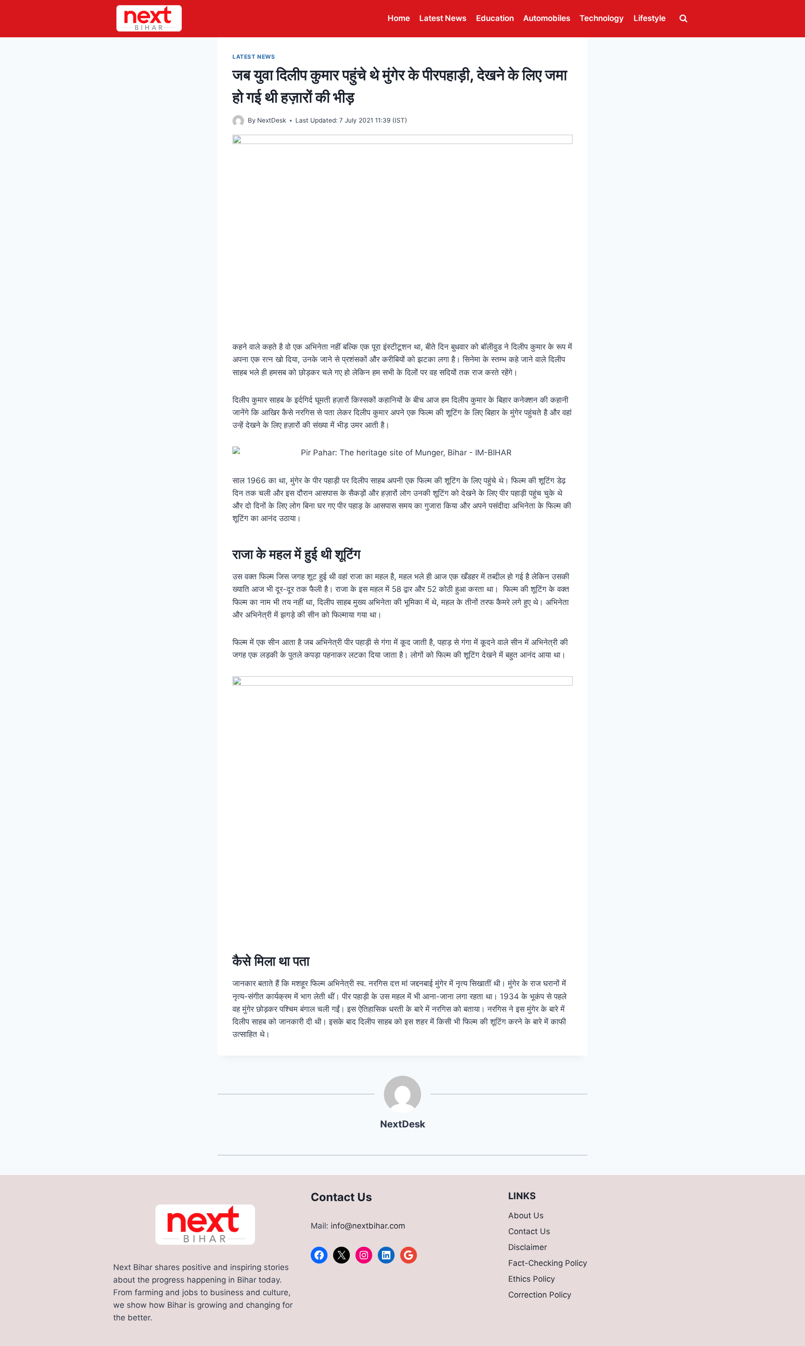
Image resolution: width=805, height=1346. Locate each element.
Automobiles (546, 18)
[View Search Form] (683, 18)
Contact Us (529, 1231)
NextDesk (271, 120)
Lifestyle (650, 18)
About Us (526, 1215)
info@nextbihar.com (368, 1225)
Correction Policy (539, 1294)
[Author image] (238, 121)
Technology (602, 18)
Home (399, 18)
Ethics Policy (531, 1279)
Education (495, 18)
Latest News (442, 18)
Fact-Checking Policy (547, 1263)
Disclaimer (527, 1247)
